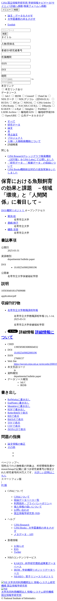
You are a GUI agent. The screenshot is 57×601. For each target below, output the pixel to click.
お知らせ (19, 546)
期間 (3, 76)
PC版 (4, 485)
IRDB (18, 96)
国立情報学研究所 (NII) (27, 513)
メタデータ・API (23, 534)
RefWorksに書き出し (19, 399)
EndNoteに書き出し (18, 403)
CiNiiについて (22, 496)
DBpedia (46, 105)
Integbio (29, 109)
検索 (16, 9)
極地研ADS (27, 112)
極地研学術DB (46, 112)
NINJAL (28, 102)
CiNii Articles (43, 102)
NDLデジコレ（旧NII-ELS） (34, 99)
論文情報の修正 (16, 444)
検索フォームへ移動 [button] (35, 6)
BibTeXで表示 (15, 419)
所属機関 (6, 57)
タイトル (6, 37)
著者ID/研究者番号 (11, 50)
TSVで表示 (14, 422)
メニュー (7, 9)
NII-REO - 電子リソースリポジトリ (33, 576)
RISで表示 (13, 416)
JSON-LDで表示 (17, 429)
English (11, 24)
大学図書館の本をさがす (21, 19)
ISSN (4, 63)
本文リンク (7, 85)
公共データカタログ (32, 115)
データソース (8, 92)
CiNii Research (21, 524)
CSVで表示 (14, 426)
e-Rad (18, 109)
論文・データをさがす (20, 15)
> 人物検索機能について (27, 141)
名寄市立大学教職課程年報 (23, 310)
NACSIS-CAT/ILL (28, 105)
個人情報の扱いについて (28, 506)
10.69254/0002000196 (25, 352)
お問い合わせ (21, 510)
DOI (3, 69)
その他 (11, 447)
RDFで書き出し (16, 409)
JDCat (16, 102)
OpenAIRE (10, 115)
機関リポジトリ (15, 210)
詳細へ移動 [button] (16, 6)
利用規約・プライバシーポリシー (33, 503)
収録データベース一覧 (26, 500)
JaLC (7, 96)
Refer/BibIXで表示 (18, 412)
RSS (16, 549)
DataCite (43, 96)
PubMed (42, 109)
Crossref (30, 96)
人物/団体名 (8, 43)
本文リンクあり (13, 89)
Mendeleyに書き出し (19, 406)
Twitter (17, 552)
